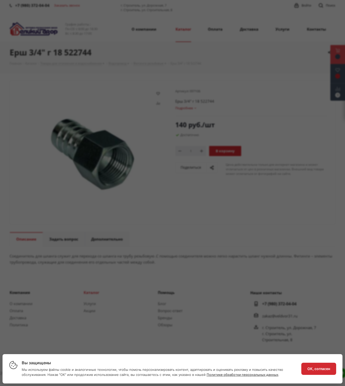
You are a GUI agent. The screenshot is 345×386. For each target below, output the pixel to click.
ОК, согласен (318, 369)
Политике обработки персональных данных (242, 375)
